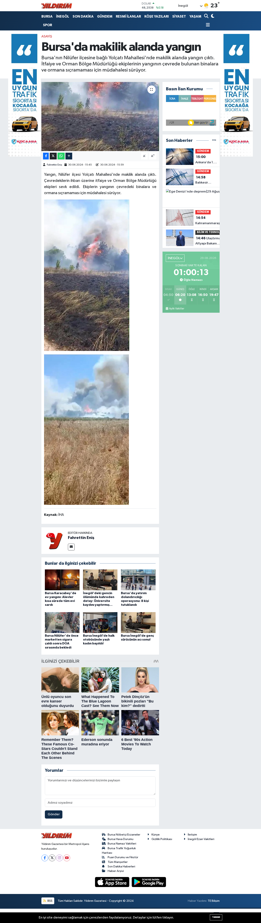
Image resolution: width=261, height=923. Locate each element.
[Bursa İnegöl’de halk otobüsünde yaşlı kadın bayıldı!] (100, 622)
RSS (49, 900)
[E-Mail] (71, 547)
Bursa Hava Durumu (120, 839)
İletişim (192, 834)
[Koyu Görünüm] (212, 16)
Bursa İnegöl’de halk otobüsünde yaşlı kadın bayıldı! (99, 639)
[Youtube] (66, 858)
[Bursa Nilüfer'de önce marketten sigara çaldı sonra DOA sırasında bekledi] (62, 622)
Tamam (216, 917)
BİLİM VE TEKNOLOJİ (210, 232)
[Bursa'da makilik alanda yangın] (100, 116)
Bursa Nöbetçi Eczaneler (124, 834)
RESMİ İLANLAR (128, 16)
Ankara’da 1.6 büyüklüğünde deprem (206, 160)
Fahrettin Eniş (54, 165)
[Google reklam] (24, 95)
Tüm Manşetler (118, 862)
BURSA (47, 16)
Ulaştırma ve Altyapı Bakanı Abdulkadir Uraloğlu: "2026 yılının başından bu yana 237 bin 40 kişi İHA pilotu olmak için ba (210, 241)
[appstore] (112, 882)
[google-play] (149, 882)
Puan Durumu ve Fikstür (123, 857)
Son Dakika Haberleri (121, 866)
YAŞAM (195, 16)
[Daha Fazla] (68, 156)
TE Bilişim (214, 900)
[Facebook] (44, 858)
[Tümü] (214, 140)
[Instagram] (59, 858)
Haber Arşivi (116, 871)
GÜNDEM (104, 16)
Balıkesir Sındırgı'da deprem (203, 180)
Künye (156, 834)
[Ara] (206, 16)
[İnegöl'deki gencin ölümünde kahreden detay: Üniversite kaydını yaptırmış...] (100, 579)
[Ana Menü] (207, 25)
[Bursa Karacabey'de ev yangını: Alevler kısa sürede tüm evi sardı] (62, 579)
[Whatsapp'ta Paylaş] (61, 156)
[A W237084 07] (86, 429)
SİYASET (179, 16)
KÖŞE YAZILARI (156, 16)
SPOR (47, 25)
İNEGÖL (62, 16)
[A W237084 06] (86, 275)
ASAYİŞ (46, 36)
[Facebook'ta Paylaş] (46, 156)
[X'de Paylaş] (53, 156)
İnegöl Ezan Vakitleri (201, 839)
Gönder (54, 814)
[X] (52, 858)
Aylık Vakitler (176, 308)
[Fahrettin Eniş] (54, 540)
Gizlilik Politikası (162, 839)
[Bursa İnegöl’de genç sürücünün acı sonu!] (138, 622)
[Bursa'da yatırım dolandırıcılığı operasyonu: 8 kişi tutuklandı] (138, 579)
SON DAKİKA (83, 16)
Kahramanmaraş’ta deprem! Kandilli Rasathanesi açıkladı (209, 221)
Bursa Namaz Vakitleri (122, 843)
